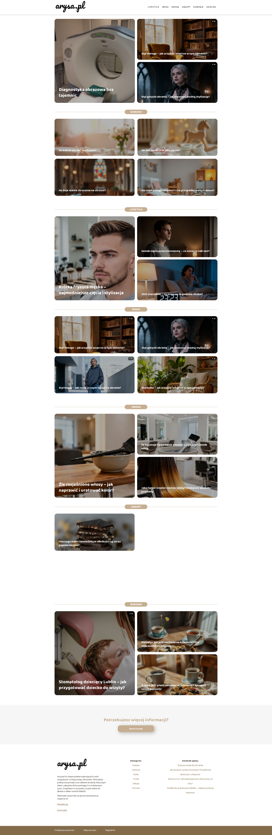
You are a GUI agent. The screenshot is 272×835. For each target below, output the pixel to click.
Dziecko (211, 7)
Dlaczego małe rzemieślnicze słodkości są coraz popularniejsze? (90, 543)
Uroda (175, 7)
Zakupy (186, 7)
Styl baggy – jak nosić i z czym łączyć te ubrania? (90, 388)
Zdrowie (198, 7)
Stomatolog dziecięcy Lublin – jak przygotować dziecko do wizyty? (93, 685)
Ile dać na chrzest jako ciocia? (161, 150)
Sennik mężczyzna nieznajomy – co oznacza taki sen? (175, 251)
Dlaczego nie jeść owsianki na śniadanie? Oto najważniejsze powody (170, 644)
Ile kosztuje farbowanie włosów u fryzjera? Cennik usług (174, 446)
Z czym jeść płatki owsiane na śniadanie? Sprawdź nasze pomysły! (173, 687)
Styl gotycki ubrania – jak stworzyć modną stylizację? (175, 97)
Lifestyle (153, 7)
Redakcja (62, 804)
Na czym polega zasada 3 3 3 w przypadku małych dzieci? (178, 190)
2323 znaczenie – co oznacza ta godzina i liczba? (172, 294)
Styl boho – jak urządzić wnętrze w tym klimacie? (173, 388)
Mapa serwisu (89, 830)
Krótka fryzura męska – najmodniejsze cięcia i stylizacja (91, 290)
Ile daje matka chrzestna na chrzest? (82, 190)
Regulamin (110, 830)
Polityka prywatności (64, 830)
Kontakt (62, 810)
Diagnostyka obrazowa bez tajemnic (86, 93)
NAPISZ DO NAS (136, 728)
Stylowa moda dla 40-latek (190, 765)
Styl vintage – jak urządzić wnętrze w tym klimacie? (174, 53)
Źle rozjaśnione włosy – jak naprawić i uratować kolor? (86, 487)
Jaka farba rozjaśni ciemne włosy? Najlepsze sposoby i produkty (176, 489)
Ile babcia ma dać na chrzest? (77, 150)
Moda (165, 7)
